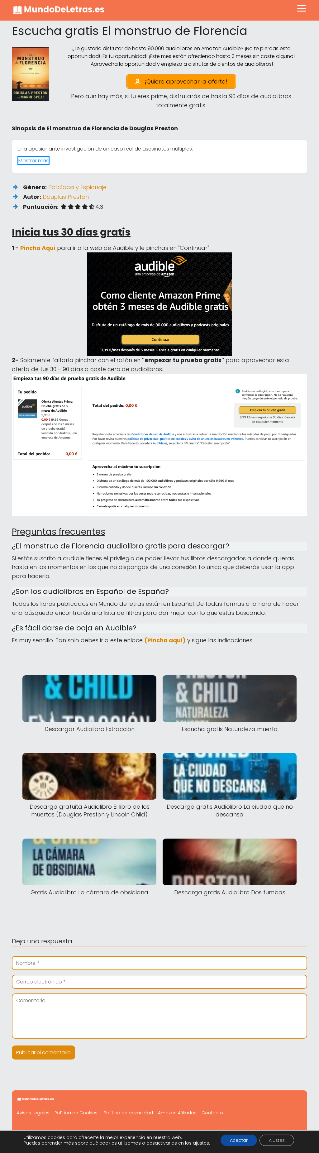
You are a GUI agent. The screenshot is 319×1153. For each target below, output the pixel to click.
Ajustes (277, 1140)
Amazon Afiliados (177, 1113)
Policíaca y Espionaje (77, 187)
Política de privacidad (128, 1113)
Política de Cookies (76, 1113)
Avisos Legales (33, 1113)
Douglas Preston (66, 197)
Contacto (212, 1113)
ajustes (201, 1143)
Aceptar (239, 1140)
